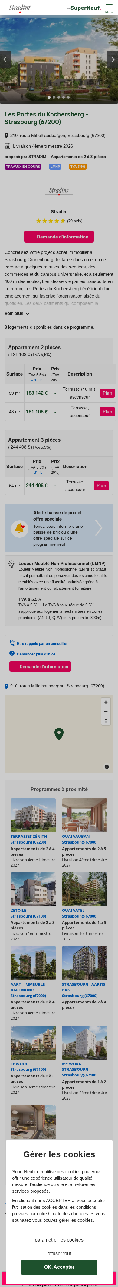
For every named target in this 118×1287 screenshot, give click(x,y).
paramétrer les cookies (59, 1239)
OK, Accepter (59, 1267)
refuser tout (59, 1253)
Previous (5, 59)
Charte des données (68, 1213)
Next (112, 59)
